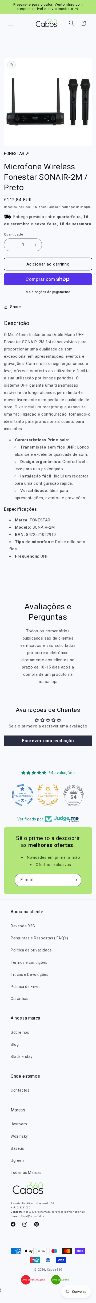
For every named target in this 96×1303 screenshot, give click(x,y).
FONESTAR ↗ (16, 153)
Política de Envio (26, 986)
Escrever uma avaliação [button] (48, 740)
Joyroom (19, 1124)
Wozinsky (19, 1136)
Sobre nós (20, 1032)
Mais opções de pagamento (48, 292)
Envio (36, 207)
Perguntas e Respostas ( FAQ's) (39, 938)
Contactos (20, 1090)
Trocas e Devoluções (29, 974)
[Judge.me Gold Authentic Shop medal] (48, 795)
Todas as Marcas (26, 1172)
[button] (11, 23)
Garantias (19, 998)
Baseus (17, 1148)
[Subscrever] (75, 880)
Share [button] (15, 307)
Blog (15, 1044)
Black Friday (22, 1056)
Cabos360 (54, 1269)
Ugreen (17, 1160)
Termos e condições (29, 962)
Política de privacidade (31, 950)
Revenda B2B (23, 926)
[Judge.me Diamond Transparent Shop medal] (22, 795)
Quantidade (13, 234)
